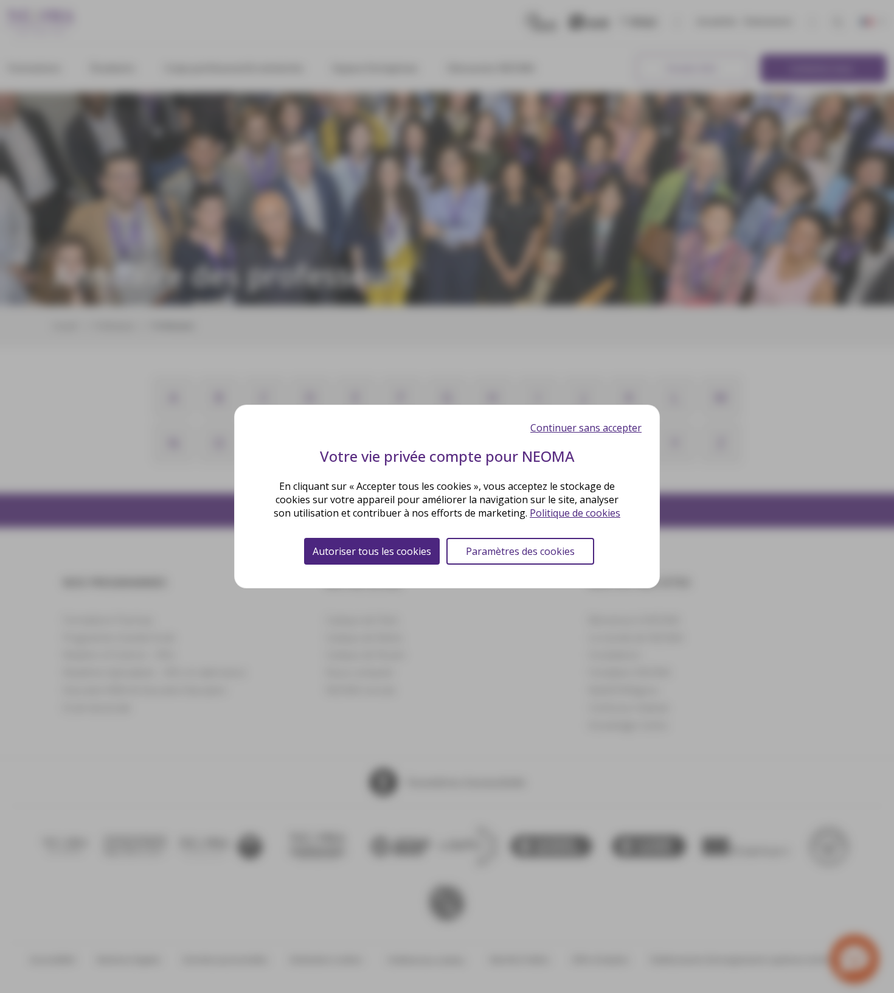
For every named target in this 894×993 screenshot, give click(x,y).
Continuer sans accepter (586, 427)
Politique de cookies (575, 513)
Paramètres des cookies (520, 551)
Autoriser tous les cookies (372, 551)
